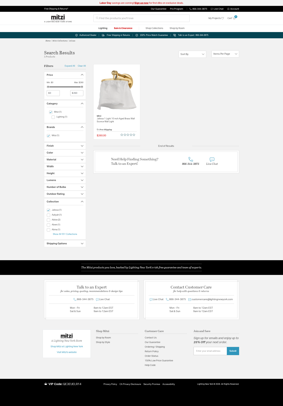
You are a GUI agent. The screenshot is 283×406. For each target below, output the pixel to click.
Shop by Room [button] (177, 28)
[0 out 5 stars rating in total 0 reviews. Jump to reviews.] (129, 135)
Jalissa (72, 40)
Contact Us (151, 338)
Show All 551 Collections (65, 234)
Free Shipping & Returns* (56, 9)
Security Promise (151, 384)
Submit (232, 351)
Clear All (82, 66)
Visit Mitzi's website (67, 352)
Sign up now (141, 3)
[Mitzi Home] (58, 18)
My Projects (214, 18)
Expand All (70, 66)
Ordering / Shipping (155, 347)
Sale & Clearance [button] (123, 28)
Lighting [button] (102, 28)
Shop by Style (103, 342)
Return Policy (152, 351)
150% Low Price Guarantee (159, 361)
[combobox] (141, 18)
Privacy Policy (110, 384)
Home (48, 40)
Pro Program (176, 9)
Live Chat (219, 9)
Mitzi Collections (59, 40)
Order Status (151, 356)
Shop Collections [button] (154, 28)
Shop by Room (103, 338)
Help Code (150, 365)
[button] (233, 9)
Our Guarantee (158, 9)
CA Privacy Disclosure (130, 384)
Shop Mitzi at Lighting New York (67, 346)
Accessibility (168, 384)
